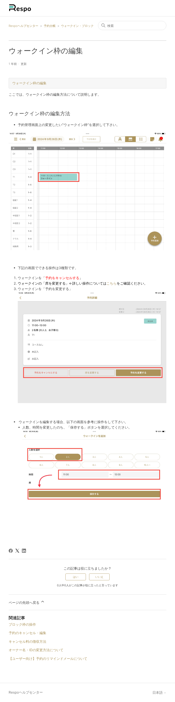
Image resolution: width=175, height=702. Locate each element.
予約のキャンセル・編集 (27, 633)
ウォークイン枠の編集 (29, 83)
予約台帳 (50, 26)
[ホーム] (20, 8)
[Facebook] (11, 551)
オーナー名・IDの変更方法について (36, 650)
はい (75, 577)
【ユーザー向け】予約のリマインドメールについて (48, 658)
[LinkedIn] (24, 551)
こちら (111, 283)
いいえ (99, 577)
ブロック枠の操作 (22, 624)
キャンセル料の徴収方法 (27, 641)
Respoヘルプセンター (23, 26)
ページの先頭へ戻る (24, 602)
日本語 (158, 692)
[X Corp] (17, 551)
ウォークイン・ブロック (77, 26)
